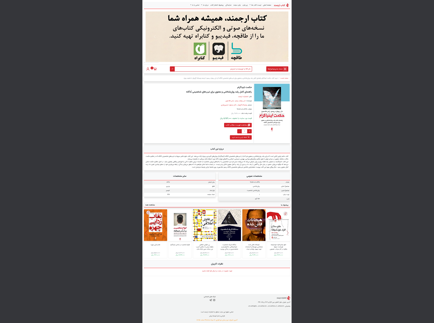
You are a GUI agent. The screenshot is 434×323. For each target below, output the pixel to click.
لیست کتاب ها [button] (256, 5)
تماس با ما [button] (195, 5)
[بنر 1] (223, 59)
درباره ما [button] (205, 5)
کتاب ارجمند (280, 5)
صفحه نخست (284, 78)
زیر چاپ (245, 5)
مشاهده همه (150, 205)
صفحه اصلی (267, 5)
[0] (155, 70)
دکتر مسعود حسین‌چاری (228, 105)
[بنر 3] (211, 59)
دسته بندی (275, 69)
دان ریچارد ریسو (240, 100)
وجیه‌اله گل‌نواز (242, 105)
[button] (146, 232)
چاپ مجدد (237, 5)
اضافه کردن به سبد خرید (240, 137)
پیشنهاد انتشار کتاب (217, 5)
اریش (211, 316)
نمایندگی (228, 5)
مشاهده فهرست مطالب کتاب (238, 125)
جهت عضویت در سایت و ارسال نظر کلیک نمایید (217, 271)
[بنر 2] (215, 59)
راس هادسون (229, 100)
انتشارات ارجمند (243, 96)
